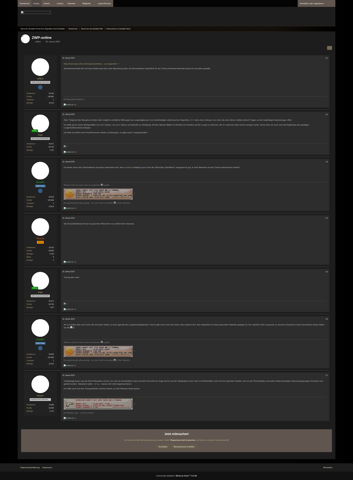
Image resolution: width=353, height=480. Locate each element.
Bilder (29, 257)
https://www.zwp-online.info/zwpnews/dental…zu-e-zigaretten (90, 64)
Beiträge (30, 103)
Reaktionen (31, 93)
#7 (327, 375)
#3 (327, 162)
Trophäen (30, 100)
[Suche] (330, 3)
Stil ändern (328, 467)
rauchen (128, 167)
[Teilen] (329, 48)
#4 (327, 218)
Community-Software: (176, 476)
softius (38, 41)
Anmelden (163, 447)
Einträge (30, 260)
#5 (327, 272)
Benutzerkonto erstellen (184, 447)
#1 (327, 58)
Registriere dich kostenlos (183, 440)
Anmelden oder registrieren (312, 3)
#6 (327, 319)
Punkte (29, 97)
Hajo (98, 384)
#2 (327, 114)
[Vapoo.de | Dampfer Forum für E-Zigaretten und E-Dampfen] (36, 17)
